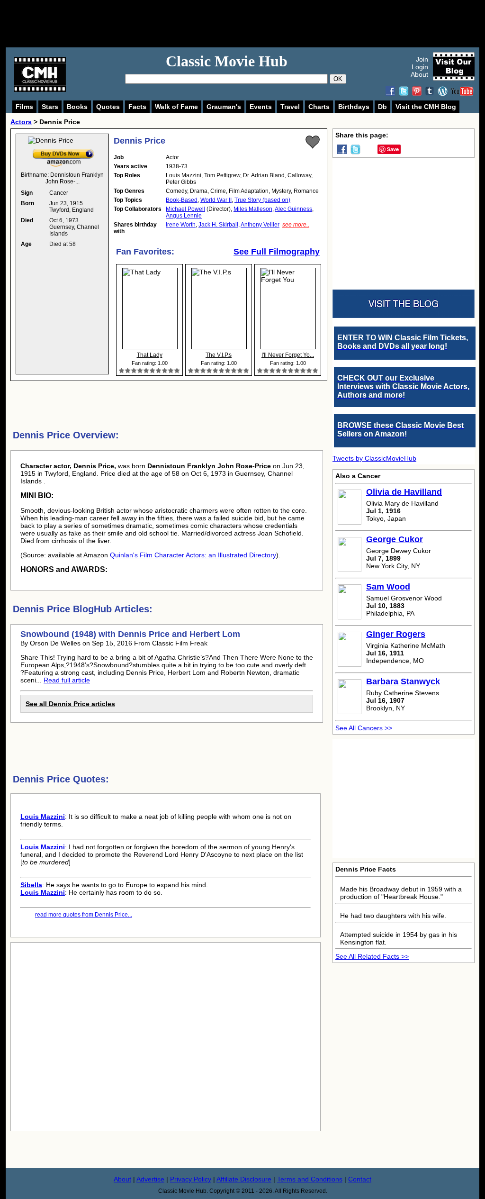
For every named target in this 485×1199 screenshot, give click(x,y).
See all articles (70, 704)
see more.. (295, 224)
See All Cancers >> (363, 728)
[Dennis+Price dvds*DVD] (63, 150)
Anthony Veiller (260, 224)
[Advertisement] (253, 23)
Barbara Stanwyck (403, 681)
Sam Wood (388, 586)
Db (382, 106)
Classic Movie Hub (226, 61)
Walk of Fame (176, 106)
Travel (290, 106)
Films (24, 106)
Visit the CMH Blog (425, 106)
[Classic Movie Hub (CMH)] (40, 89)
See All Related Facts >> (372, 956)
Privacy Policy (190, 1179)
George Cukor (394, 539)
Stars (50, 106)
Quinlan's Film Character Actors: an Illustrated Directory (193, 555)
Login (420, 67)
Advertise (150, 1179)
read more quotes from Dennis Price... (83, 914)
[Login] (312, 142)
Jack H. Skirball (218, 224)
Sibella (31, 885)
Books (77, 106)
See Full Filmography (277, 251)
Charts (319, 106)
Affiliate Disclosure (243, 1179)
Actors (21, 122)
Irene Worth (181, 224)
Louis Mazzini (42, 816)
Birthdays (353, 106)
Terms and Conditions (309, 1179)
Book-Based (182, 200)
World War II (216, 200)
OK (337, 78)
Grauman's (224, 106)
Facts (137, 106)
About (419, 74)
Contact (359, 1179)
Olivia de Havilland (404, 492)
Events (261, 106)
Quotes (108, 106)
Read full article (67, 680)
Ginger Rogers (395, 634)
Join (422, 59)
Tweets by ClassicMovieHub (374, 458)
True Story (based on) (262, 200)
